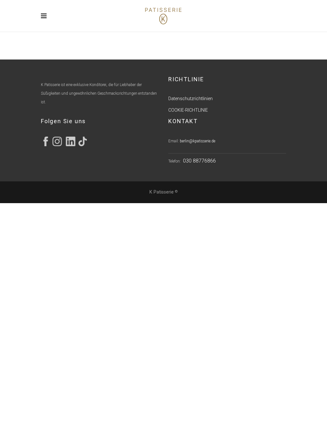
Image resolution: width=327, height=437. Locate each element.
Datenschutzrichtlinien (190, 98)
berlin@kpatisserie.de (197, 141)
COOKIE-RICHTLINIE (188, 110)
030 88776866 (199, 161)
